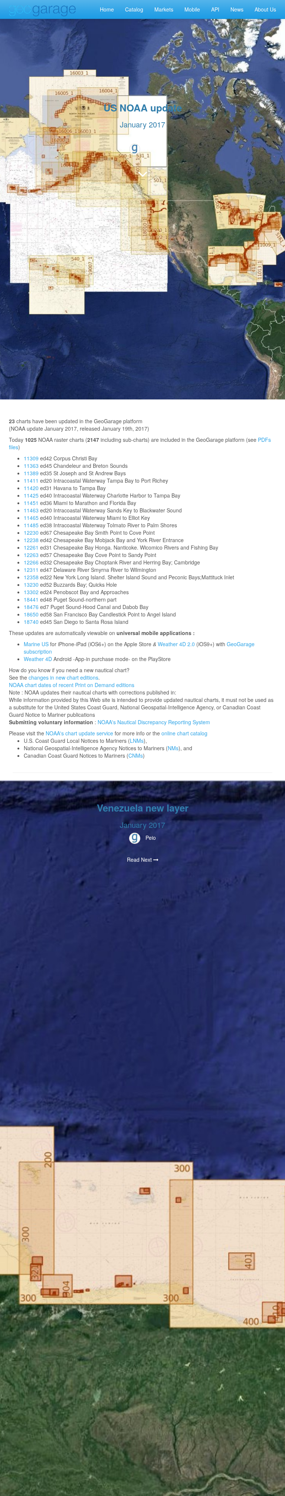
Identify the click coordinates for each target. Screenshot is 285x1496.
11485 (31, 525)
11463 (31, 510)
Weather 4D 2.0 (176, 644)
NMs (173, 748)
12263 (31, 554)
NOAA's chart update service (79, 733)
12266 (31, 562)
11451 (31, 502)
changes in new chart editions (63, 677)
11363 (31, 465)
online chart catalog (184, 733)
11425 (31, 495)
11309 (31, 458)
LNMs (137, 740)
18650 (31, 614)
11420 (31, 488)
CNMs (135, 755)
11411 (31, 480)
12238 (31, 540)
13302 (31, 592)
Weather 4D (38, 659)
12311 (31, 569)
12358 (31, 577)
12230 (31, 532)
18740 (31, 621)
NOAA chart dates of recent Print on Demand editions (71, 685)
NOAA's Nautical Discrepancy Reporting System (154, 722)
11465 (31, 517)
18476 (31, 607)
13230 (31, 584)
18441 (31, 599)
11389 (31, 473)
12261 (31, 547)
